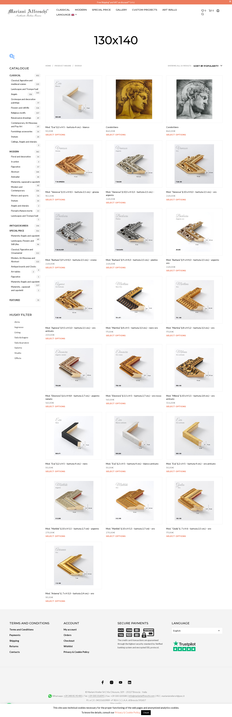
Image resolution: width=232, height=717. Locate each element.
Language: (63, 14)
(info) (132, 2)
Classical (63, 9)
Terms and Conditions (21, 629)
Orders (67, 635)
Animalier (15, 177)
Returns (13, 646)
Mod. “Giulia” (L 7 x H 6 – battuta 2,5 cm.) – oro (188, 528)
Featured (14, 300)
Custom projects (144, 9)
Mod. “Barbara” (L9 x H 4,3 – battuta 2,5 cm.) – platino (132, 259)
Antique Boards (18, 225)
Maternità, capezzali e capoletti (25, 182)
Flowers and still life (20, 107)
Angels (14, 94)
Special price (16, 230)
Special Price (101, 9)
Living (18, 332)
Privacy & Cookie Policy (76, 651)
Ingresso (19, 327)
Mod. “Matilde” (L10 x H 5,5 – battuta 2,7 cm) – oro (130, 528)
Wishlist (68, 646)
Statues (14, 136)
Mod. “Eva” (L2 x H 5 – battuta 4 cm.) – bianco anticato (132, 463)
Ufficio (18, 358)
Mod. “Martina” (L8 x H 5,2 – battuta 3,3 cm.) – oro (190, 327)
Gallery (121, 9)
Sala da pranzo (22, 342)
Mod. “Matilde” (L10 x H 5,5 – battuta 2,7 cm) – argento (72, 528)
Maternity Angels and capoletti (25, 235)
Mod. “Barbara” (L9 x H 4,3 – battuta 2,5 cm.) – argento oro (192, 261)
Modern (81, 9)
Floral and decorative (21, 156)
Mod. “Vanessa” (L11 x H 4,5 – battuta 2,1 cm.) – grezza (72, 192)
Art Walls (169, 9)
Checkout (69, 640)
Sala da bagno (21, 337)
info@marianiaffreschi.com (142, 696)
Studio (18, 353)
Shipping (14, 640)
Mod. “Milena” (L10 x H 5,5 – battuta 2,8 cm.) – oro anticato (190, 397)
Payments (14, 635)
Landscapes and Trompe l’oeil (24, 89)
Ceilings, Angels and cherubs (24, 141)
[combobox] (208, 66)
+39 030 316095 (96, 696)
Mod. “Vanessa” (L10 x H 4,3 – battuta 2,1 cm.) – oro (191, 192)
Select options (55, 134)
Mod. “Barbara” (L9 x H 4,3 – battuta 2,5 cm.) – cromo (71, 259)
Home (48, 66)
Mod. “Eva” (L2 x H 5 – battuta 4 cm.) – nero (66, 463)
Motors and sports (19, 195)
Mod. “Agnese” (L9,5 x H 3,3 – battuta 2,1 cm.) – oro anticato (70, 329)
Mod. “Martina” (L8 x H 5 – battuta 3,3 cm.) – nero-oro (132, 327)
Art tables (15, 271)
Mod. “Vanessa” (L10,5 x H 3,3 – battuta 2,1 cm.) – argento (130, 193)
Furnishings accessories (21, 131)
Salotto (18, 347)
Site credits (116, 703)
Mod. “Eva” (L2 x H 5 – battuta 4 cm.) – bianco (67, 127)
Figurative (15, 166)
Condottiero (112, 127)
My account (70, 629)
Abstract (15, 171)
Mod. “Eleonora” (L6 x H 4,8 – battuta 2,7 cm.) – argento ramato (72, 397)
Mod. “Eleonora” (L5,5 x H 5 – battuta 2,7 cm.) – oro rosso (133, 395)
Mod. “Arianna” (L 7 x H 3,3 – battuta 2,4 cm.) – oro (69, 593)
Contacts (14, 651)
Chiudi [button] (146, 712)
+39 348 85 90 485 (73, 696)
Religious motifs (18, 113)
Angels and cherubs (20, 205)
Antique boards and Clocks (23, 266)
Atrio (17, 322)
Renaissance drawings (21, 118)
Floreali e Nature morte (21, 211)
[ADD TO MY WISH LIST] (73, 118)
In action (15, 161)
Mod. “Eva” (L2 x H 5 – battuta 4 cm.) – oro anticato (191, 463)
